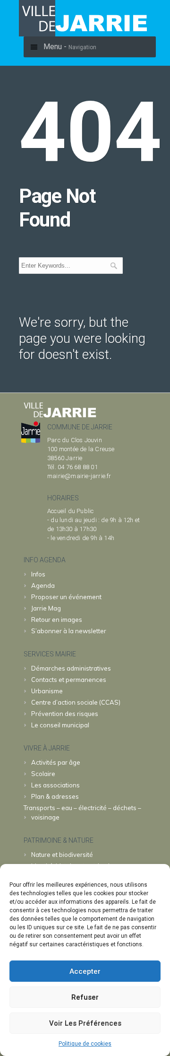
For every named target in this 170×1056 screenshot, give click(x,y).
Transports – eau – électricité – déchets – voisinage (82, 812)
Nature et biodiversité (62, 854)
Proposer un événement (66, 597)
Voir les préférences (85, 1023)
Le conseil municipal (60, 725)
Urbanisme (47, 691)
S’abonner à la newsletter (68, 631)
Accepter (85, 971)
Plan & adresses (55, 796)
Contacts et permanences (68, 679)
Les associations (55, 785)
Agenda (43, 585)
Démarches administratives (71, 668)
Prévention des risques (64, 713)
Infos (38, 574)
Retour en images (56, 619)
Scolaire (43, 773)
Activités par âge (55, 762)
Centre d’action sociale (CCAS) (75, 702)
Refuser (85, 997)
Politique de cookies (85, 1043)
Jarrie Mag (46, 608)
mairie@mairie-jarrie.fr (79, 476)
